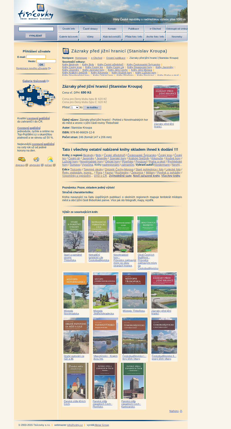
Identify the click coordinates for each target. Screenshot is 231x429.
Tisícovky (75, 169)
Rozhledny (122, 172)
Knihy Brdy (88, 64)
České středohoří (114, 155)
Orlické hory (112, 161)
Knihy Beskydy (70, 64)
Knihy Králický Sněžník (75, 72)
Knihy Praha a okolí (168, 75)
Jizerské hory (118, 158)
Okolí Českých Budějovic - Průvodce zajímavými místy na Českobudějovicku (148, 261)
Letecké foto (173, 169)
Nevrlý (176, 164)
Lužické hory (70, 161)
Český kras (165, 155)
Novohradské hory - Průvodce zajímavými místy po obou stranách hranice (125, 260)
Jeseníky (102, 158)
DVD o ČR (100, 175)
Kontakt (112, 28)
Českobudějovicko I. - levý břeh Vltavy (134, 357)
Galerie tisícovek (68, 36)
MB (52, 97)
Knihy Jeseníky (70, 69)
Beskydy (88, 155)
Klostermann (162, 164)
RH (45, 91)
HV (40, 97)
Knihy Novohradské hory (76, 75)
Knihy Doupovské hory (139, 67)
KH (21, 91)
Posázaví (141, 161)
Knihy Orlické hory (103, 75)
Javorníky (88, 158)
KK (37, 88)
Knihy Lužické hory (145, 72)
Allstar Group (102, 425)
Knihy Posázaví (145, 75)
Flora (99, 172)
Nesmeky (177, 36)
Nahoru (174, 411)
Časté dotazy (90, 28)
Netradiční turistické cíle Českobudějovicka (99, 257)
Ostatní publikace (115, 58)
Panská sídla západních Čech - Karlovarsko (131, 404)
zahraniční (127, 164)
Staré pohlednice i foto (149, 169)
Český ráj (74, 158)
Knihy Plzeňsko (125, 75)
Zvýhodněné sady (120, 175)
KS (42, 94)
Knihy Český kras (72, 67)
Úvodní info (68, 28)
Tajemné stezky (93, 169)
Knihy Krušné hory (122, 72)
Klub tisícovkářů (112, 36)
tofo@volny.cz (75, 425)
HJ (47, 96)
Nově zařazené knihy (146, 175)
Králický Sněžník (139, 158)
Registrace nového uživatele (31, 68)
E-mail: (21, 57)
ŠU (25, 102)
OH (40, 91)
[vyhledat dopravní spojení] (22, 162)
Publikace (133, 28)
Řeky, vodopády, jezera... (77, 172)
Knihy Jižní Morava (141, 69)
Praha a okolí (157, 161)
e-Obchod (155, 28)
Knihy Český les (94, 67)
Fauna (109, 172)
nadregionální (110, 164)
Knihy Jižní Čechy (118, 69)
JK (30, 90)
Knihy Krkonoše (99, 72)
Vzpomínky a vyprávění (76, 175)
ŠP (29, 99)
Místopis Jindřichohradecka (103, 312)
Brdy (99, 155)
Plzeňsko (127, 161)
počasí (48, 165)
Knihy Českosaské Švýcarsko (143, 64)
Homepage (81, 58)
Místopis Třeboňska (134, 310)
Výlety (90, 36)
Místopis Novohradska (71, 312)
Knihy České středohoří (110, 64)
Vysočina (87, 164)
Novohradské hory (91, 161)
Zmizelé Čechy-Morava (119, 169)
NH (31, 103)
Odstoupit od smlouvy (177, 28)
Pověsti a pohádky (168, 172)
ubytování (34, 165)
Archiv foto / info (155, 36)
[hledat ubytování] (36, 162)
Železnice (137, 172)
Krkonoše (157, 158)
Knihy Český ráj (115, 67)
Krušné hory (173, 158)
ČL (22, 97)
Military (150, 172)
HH (49, 100)
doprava (20, 165)
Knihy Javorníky (164, 67)
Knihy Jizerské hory (93, 69)
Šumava (75, 164)
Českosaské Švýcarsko (141, 155)
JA (47, 102)
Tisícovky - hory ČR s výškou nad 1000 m (101, 11)
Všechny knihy (170, 175)
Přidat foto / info (133, 36)
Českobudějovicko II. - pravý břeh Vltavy (164, 357)
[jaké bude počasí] (50, 162)
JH (33, 87)
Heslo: (32, 61)
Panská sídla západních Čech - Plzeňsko (102, 404)
